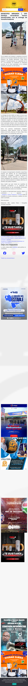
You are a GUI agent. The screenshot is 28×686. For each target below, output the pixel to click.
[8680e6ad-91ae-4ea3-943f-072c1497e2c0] (14, 453)
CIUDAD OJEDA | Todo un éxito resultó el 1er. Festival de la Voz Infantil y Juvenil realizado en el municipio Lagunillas (13, 238)
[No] (26, 682)
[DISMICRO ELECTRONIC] (14, 80)
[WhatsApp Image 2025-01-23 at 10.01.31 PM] (12, 221)
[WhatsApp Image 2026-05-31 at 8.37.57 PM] (14, 515)
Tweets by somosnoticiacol (7, 258)
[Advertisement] (14, 273)
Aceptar (14, 684)
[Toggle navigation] (24, 9)
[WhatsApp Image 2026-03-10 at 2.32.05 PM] (14, 303)
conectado (15, 247)
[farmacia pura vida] (14, 420)
